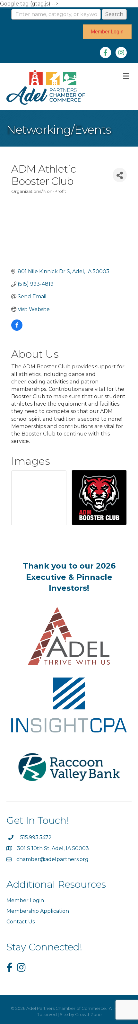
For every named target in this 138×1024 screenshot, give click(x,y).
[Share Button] (120, 175)
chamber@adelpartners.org (52, 859)
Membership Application (37, 911)
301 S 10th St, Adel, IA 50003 (53, 848)
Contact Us (20, 922)
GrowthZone (88, 1014)
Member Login (25, 900)
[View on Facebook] (16, 329)
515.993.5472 (36, 837)
